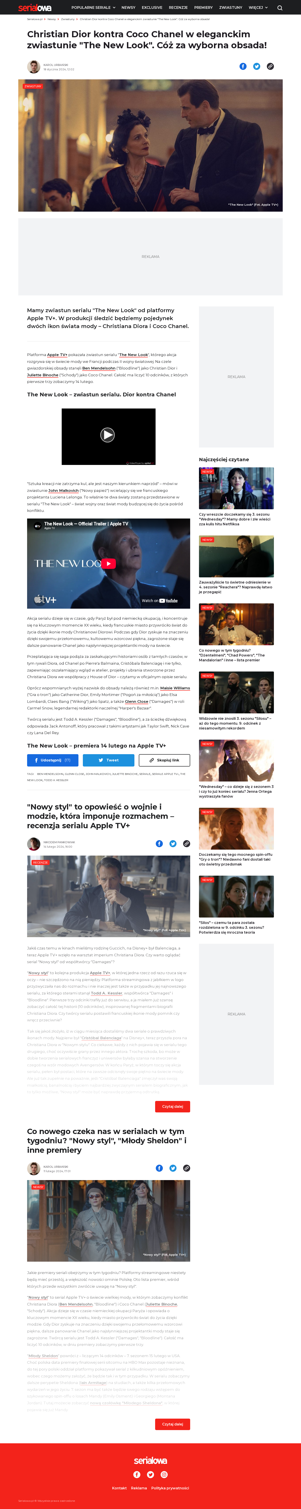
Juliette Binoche (42, 375)
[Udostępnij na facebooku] (243, 67)
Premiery (203, 8)
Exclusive (152, 8)
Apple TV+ (57, 355)
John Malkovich (63, 490)
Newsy (128, 8)
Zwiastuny (230, 8)
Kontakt (119, 1488)
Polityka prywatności (170, 1488)
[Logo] (34, 7)
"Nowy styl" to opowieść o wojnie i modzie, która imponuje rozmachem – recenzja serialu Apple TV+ (100, 816)
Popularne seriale (91, 8)
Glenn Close (136, 701)
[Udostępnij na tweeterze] (256, 67)
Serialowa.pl (35, 19)
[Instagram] (164, 1475)
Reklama (139, 1488)
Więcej (256, 8)
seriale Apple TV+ (165, 774)
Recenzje (178, 8)
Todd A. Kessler (56, 780)
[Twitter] (150, 1475)
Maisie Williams (175, 688)
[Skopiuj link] (270, 67)
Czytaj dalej (172, 1106)
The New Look (133, 355)
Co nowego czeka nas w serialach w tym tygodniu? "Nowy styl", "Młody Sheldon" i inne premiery (107, 1141)
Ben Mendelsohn (98, 368)
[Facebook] (137, 1475)
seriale (144, 774)
